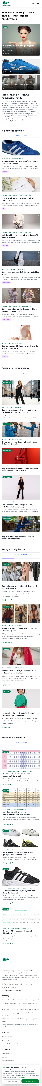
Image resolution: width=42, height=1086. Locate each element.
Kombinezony (6, 282)
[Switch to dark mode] (33, 3)
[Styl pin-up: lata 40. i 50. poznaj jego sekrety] (21, 40)
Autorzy (5, 1032)
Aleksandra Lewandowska (9, 195)
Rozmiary (6, 61)
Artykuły (5, 996)
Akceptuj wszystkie (30, 1081)
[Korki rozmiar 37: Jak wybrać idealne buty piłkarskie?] (21, 66)
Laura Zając (5, 158)
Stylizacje (5, 245)
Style (5, 27)
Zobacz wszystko (21, 135)
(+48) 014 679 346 (10, 987)
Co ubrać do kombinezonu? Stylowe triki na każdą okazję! (20, 1000)
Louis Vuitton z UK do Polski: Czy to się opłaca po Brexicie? (20, 1009)
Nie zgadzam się (12, 1081)
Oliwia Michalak (6, 269)
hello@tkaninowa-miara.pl (12, 990)
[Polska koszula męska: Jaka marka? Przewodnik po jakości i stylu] (21, 82)
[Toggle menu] (38, 3)
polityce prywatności (21, 1077)
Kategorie (6, 1049)
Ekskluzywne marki (8, 77)
